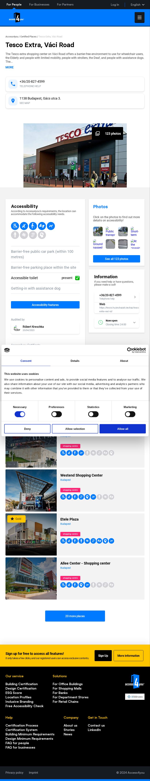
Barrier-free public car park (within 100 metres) (42, 254)
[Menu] (140, 17)
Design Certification (20, 688)
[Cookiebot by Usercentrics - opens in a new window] (130, 350)
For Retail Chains (65, 701)
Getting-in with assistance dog (35, 288)
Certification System (21, 730)
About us (70, 725)
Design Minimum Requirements (29, 738)
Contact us (96, 725)
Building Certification (21, 684)
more (9, 67)
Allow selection (75, 428)
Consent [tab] (25, 360)
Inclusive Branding (19, 701)
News (68, 734)
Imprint (33, 772)
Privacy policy (14, 772)
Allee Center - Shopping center (85, 563)
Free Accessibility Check (24, 706)
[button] (45, 328)
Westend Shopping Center (81, 475)
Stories (69, 730)
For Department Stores (71, 697)
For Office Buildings (68, 684)
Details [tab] (75, 360)
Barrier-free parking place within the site (43, 267)
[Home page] (16, 17)
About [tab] (124, 360)
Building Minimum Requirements (30, 734)
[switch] (56, 414)
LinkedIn (94, 730)
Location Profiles (18, 697)
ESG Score (13, 693)
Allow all (122, 428)
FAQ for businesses (20, 747)
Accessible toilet (41, 278)
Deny (27, 428)
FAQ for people (17, 743)
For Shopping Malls (67, 688)
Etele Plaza (69, 519)
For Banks (60, 693)
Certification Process (21, 725)
